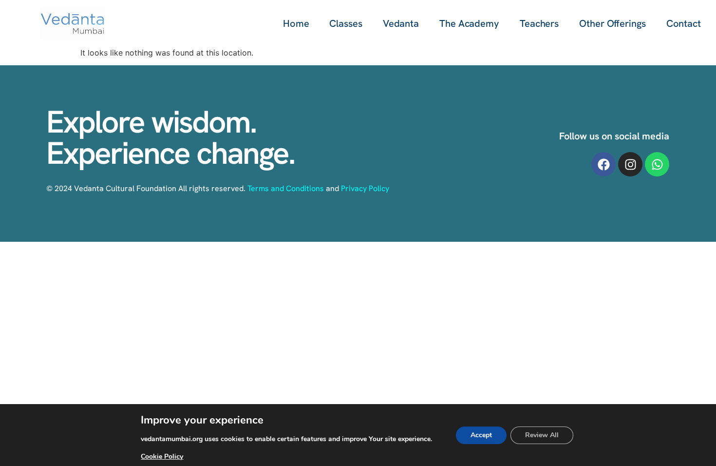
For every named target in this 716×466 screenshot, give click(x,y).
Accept (481, 435)
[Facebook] (603, 164)
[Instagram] (630, 164)
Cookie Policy (162, 456)
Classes (345, 23)
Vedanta (401, 23)
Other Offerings (612, 23)
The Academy (469, 23)
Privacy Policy (365, 188)
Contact (683, 23)
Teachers (539, 23)
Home (296, 23)
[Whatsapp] (657, 164)
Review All (542, 435)
